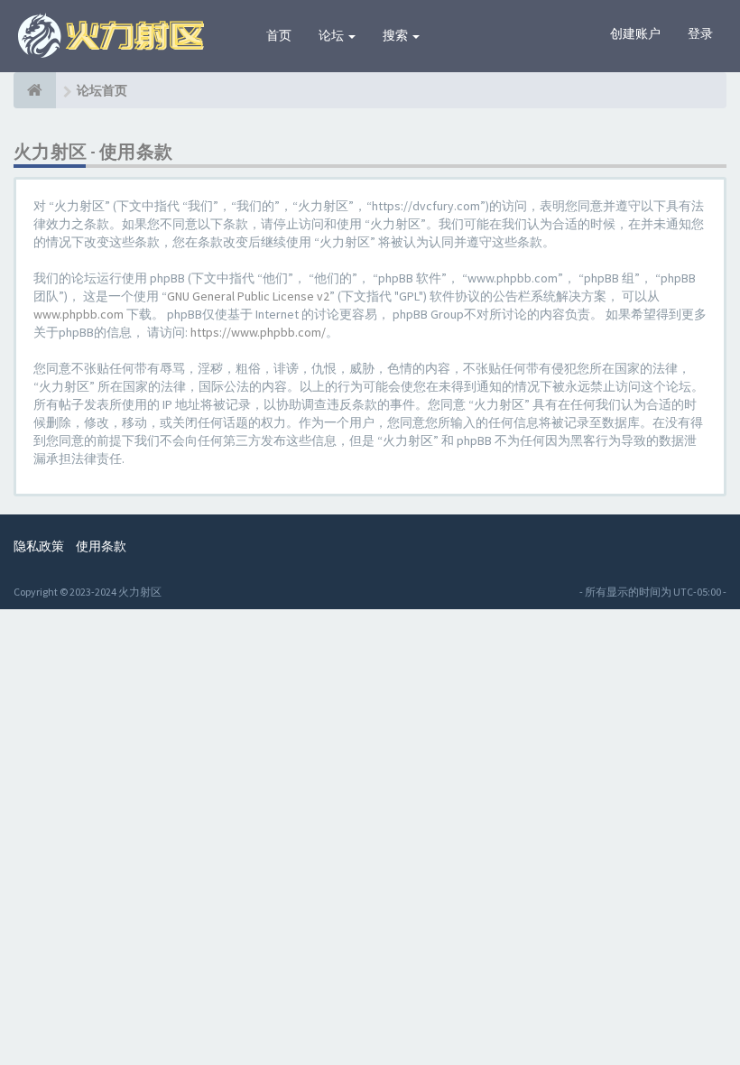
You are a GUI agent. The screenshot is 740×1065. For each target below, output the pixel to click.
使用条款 (101, 546)
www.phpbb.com (78, 314)
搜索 (397, 35)
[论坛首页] (35, 90)
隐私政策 (39, 546)
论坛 (333, 35)
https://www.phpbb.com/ (258, 332)
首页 (278, 35)
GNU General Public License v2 (248, 296)
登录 (700, 33)
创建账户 (635, 33)
